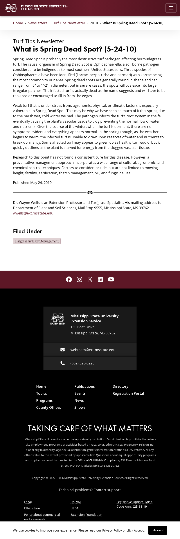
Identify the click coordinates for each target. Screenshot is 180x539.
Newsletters (37, 23)
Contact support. (108, 489)
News (79, 400)
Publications (84, 386)
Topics (41, 393)
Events (80, 393)
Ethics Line (32, 508)
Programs (44, 400)
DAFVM (75, 502)
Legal (28, 502)
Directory (120, 386)
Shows (79, 407)
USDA (74, 508)
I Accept (158, 530)
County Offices (48, 407)
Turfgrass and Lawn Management (37, 241)
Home (18, 23)
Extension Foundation (86, 514)
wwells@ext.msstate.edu (33, 213)
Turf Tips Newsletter (68, 23)
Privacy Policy (112, 530)
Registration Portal (128, 393)
